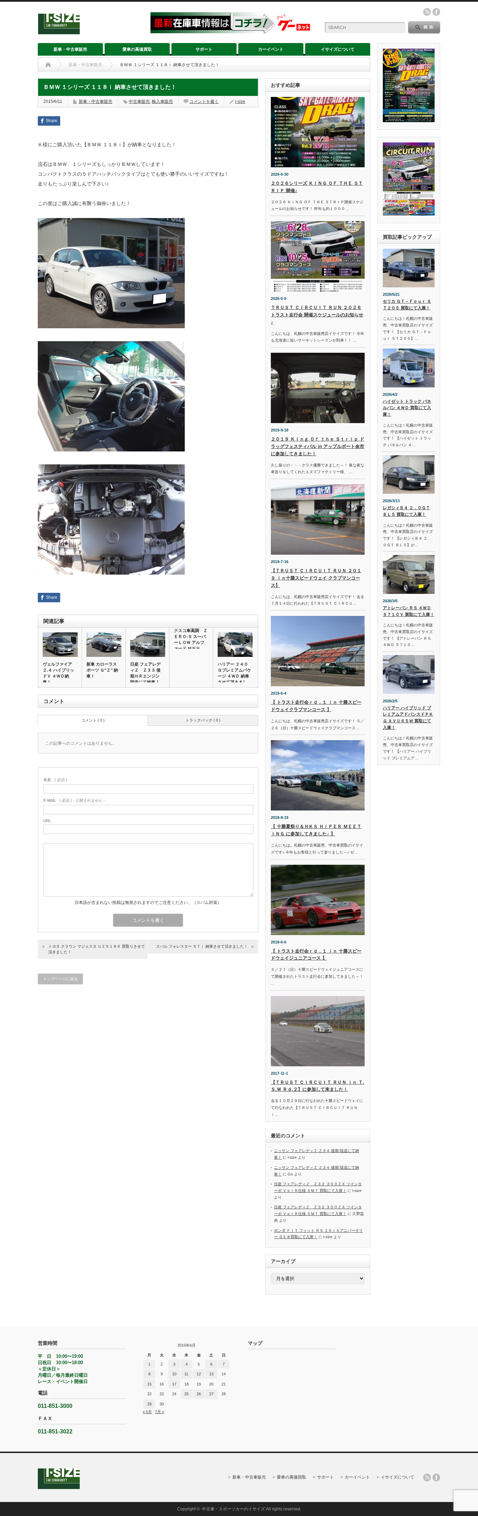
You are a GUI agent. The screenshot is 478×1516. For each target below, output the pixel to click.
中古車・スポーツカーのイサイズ (233, 1509)
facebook (436, 12)
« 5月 (147, 1412)
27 (211, 1394)
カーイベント (270, 49)
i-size (240, 101)
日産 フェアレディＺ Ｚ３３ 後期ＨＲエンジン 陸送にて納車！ (147, 673)
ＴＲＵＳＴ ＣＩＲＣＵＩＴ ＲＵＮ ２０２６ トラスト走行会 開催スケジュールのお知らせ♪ (317, 315)
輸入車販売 (162, 101)
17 (174, 1384)
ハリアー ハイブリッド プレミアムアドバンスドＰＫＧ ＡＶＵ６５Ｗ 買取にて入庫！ (408, 718)
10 (174, 1374)
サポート (204, 49)
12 (199, 1374)
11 (186, 1374)
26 (199, 1394)
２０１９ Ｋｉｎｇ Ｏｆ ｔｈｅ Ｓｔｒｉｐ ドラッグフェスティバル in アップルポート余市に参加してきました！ (317, 446)
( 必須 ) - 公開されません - (74, 800)
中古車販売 (139, 101)
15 (149, 1384)
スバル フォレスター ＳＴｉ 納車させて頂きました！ (202, 946)
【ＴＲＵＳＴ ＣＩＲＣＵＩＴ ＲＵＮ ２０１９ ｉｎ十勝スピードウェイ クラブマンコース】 (316, 578)
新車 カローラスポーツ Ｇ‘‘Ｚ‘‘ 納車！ (102, 670)
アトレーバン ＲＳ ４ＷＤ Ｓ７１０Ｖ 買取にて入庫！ (408, 611)
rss (427, 12)
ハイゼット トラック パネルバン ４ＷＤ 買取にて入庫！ (407, 408)
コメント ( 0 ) (93, 720)
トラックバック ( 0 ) (202, 720)
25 (186, 1394)
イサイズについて (337, 49)
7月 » (159, 1412)
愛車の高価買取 (137, 49)
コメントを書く (204, 101)
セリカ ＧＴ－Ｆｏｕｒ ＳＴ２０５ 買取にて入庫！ (407, 304)
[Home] (48, 65)
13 (211, 1374)
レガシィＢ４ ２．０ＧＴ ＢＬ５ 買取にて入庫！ (406, 511)
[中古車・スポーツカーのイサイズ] (89, 31)
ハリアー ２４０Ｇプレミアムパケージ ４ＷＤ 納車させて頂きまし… (234, 673)
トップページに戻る (60, 979)
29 (149, 1404)
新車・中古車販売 (70, 49)
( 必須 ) (55, 780)
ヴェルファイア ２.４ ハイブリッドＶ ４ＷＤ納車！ (58, 673)
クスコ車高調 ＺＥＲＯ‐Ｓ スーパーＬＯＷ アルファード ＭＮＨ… (191, 639)
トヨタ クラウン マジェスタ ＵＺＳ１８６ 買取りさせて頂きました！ (96, 949)
